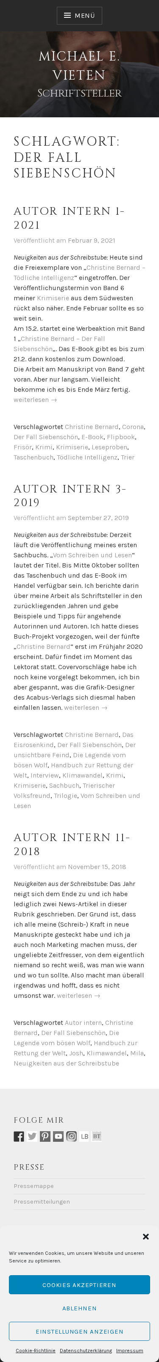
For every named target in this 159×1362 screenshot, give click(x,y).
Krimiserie (53, 298)
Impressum (129, 1351)
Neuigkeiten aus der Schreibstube (66, 1063)
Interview (45, 775)
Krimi (44, 447)
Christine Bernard (92, 427)
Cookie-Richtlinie (36, 1351)
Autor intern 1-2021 (70, 218)
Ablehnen (79, 1308)
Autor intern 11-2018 (72, 844)
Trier (127, 457)
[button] (146, 1236)
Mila (137, 1053)
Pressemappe (34, 1186)
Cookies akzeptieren (79, 1285)
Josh (76, 1053)
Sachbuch (64, 785)
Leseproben (109, 447)
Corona (133, 427)
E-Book (92, 437)
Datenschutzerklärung (86, 1351)
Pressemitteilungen (42, 1201)
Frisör (23, 447)
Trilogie (65, 796)
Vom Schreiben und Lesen (92, 555)
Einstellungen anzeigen (80, 1331)
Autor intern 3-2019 (70, 496)
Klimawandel (82, 775)
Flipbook (121, 437)
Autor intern (83, 1023)
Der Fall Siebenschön (46, 437)
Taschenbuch (33, 457)
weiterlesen (35, 400)
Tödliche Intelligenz (87, 457)
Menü (85, 15)
